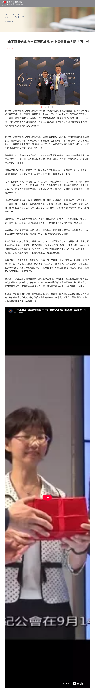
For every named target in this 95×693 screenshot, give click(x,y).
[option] (47, 81)
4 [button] (53, 107)
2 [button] (45, 107)
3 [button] (49, 107)
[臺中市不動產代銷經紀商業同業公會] (12, 3)
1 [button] (42, 107)
